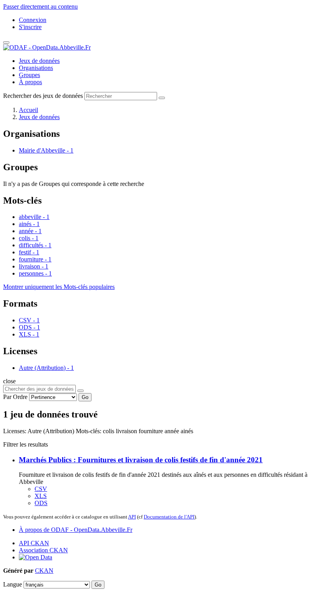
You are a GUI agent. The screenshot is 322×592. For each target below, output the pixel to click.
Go (85, 397)
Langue (12, 584)
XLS (41, 496)
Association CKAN (43, 550)
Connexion (32, 20)
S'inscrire (30, 27)
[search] (80, 391)
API (132, 517)
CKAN (44, 570)
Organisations (36, 67)
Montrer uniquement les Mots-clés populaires (59, 286)
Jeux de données (39, 60)
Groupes (29, 75)
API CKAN (34, 543)
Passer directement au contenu (40, 6)
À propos (30, 82)
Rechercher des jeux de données (43, 95)
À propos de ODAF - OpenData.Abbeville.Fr (75, 529)
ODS (41, 503)
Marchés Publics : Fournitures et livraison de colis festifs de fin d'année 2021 (141, 460)
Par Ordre (15, 396)
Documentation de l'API (169, 517)
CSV (41, 488)
